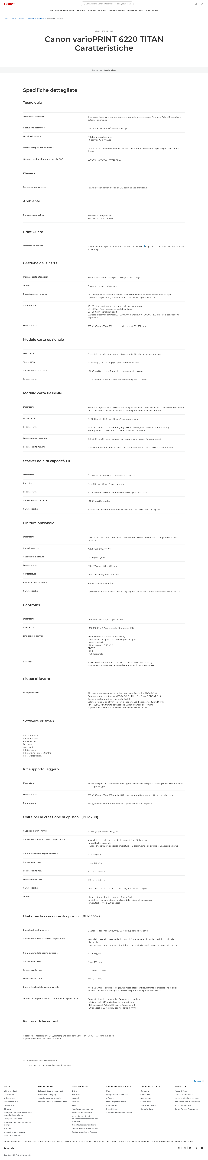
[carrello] (202, 4)
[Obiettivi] (86, 10)
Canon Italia (9, 1148)
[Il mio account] (196, 4)
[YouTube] (202, 1148)
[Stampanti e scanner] (107, 10)
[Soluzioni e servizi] (126, 10)
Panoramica (97, 70)
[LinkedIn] (190, 1148)
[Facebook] (179, 1148)
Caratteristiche (110, 70)
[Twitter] (196, 1148)
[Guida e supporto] (144, 10)
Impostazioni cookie (184, 1141)
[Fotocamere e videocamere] (75, 10)
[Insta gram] (184, 1148)
